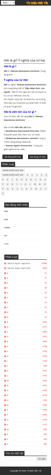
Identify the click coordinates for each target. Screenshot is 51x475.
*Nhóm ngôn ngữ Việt (13, 175)
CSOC (6, 244)
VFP (5, 236)
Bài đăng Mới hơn (12, 156)
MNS (6, 211)
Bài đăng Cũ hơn (37, 156)
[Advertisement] (25, 31)
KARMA (7, 228)
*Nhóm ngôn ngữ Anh (12, 170)
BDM (6, 219)
